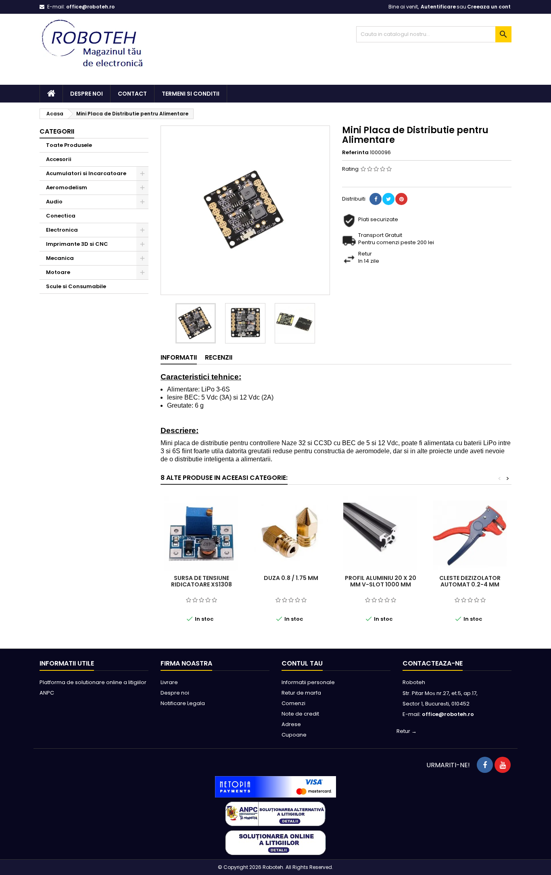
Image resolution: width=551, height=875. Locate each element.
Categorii (57, 131)
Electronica (62, 230)
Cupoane (294, 735)
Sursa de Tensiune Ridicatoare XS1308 (201, 581)
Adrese (291, 724)
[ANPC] (275, 813)
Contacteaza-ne (433, 663)
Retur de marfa (301, 693)
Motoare (58, 272)
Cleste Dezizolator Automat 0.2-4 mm (470, 581)
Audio (54, 201)
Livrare (169, 682)
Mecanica (60, 258)
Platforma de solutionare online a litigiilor (93, 682)
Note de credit (300, 714)
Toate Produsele (69, 145)
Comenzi (293, 703)
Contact (132, 94)
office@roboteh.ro (90, 6)
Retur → (407, 731)
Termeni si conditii (190, 94)
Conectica (60, 216)
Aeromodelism (66, 187)
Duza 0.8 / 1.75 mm (291, 578)
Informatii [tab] (179, 357)
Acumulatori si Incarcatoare (86, 173)
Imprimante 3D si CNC (77, 244)
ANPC (47, 693)
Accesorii (58, 159)
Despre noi (86, 94)
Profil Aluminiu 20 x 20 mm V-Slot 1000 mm (380, 581)
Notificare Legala (183, 703)
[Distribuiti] (375, 199)
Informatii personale (308, 682)
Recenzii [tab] (218, 357)
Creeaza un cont (489, 6)
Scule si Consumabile (76, 286)
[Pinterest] (401, 199)
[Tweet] (388, 199)
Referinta (355, 152)
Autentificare (438, 6)
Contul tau (302, 663)
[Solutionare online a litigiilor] (275, 842)
